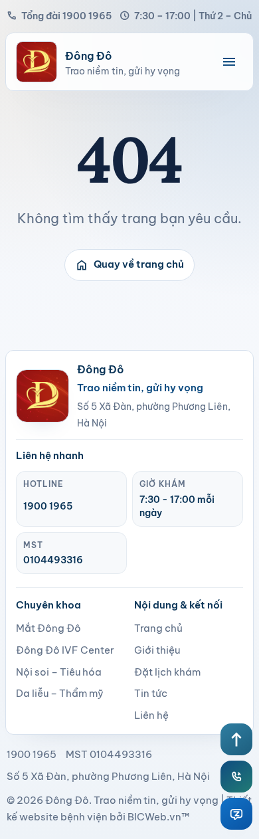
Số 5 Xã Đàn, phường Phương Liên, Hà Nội (108, 776)
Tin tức (150, 693)
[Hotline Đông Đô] (236, 776)
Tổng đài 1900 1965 (59, 15)
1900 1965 (47, 506)
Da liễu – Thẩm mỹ (60, 693)
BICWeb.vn (154, 816)
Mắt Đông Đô (48, 628)
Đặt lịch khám (167, 672)
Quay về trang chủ (129, 265)
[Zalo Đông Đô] (236, 814)
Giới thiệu (157, 650)
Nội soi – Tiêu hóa (59, 672)
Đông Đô (67, 800)
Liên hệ (151, 715)
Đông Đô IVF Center (65, 650)
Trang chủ (158, 628)
